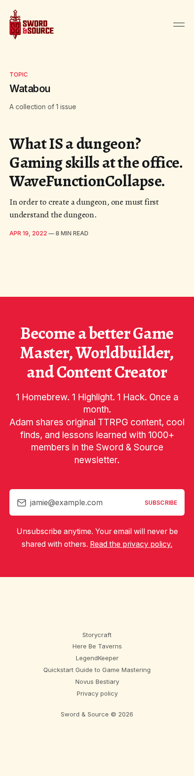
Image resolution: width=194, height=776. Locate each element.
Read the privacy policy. (131, 544)
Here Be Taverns (97, 646)
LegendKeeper (97, 658)
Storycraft (97, 634)
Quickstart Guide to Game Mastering (97, 669)
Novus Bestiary (97, 681)
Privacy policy (97, 693)
